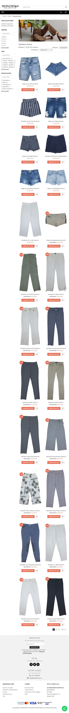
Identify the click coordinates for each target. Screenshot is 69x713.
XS (3, 39)
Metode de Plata (29, 688)
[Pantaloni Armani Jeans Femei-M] (56, 326)
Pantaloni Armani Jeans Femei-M (56, 348)
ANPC (26, 694)
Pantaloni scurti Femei (7, 26)
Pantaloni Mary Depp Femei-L (56, 619)
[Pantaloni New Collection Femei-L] (30, 488)
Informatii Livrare (7, 694)
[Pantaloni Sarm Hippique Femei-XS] (30, 542)
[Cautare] (66, 7)
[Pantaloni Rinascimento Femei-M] (56, 434)
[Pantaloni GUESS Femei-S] (30, 380)
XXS (4, 37)
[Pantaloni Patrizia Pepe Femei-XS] (56, 488)
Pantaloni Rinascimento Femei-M (56, 456)
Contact (5, 692)
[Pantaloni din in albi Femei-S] (30, 219)
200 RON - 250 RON (8, 67)
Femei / (10, 16)
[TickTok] (34, 664)
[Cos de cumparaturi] (66, 12)
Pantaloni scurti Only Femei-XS (30, 121)
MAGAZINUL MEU (8, 684)
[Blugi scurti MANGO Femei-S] (56, 177)
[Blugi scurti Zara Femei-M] (30, 69)
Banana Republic (7, 89)
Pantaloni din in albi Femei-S (30, 240)
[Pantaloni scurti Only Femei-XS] (30, 107)
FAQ (4, 696)
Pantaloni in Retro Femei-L (56, 294)
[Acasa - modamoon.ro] (10, 7)
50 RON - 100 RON (8, 60)
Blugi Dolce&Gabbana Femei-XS (56, 240)
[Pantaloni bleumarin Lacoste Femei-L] (56, 143)
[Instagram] (38, 664)
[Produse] (2, 12)
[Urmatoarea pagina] (65, 629)
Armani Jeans (6, 84)
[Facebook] (31, 664)
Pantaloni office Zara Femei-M (30, 456)
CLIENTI (27, 684)
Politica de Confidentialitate (10, 690)
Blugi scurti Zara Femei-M (30, 84)
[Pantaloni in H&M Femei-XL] (56, 542)
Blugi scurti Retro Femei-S (56, 84)
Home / (5, 16)
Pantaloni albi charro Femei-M (30, 619)
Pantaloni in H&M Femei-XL (56, 565)
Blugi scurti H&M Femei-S (30, 156)
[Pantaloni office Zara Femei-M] (30, 434)
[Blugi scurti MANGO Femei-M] (30, 177)
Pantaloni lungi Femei (7, 24)
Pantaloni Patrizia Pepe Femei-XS (56, 511)
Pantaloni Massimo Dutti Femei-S (30, 348)
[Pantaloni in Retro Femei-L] (56, 272)
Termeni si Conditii (8, 688)
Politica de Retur (29, 690)
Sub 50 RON (6, 58)
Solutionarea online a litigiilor (32, 692)
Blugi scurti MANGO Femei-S (56, 188)
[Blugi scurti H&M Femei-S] (30, 143)
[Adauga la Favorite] (37, 89)
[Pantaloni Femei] (43, 30)
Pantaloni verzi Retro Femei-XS (30, 294)
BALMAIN (5, 86)
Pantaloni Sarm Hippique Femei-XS (30, 565)
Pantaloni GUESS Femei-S (30, 402)
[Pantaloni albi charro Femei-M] (30, 596)
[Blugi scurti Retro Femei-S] (56, 69)
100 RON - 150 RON (8, 63)
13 (62, 629)
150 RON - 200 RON (8, 65)
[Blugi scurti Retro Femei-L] (56, 108)
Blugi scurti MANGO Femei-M (30, 188)
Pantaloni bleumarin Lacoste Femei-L (56, 156)
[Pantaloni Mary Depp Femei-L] (56, 597)
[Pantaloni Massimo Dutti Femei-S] (30, 326)
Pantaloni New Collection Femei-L (30, 511)
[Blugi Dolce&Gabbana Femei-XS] (56, 219)
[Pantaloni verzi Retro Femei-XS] (30, 272)
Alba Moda (6, 80)
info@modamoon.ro (35, 678)
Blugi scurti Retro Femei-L (56, 121)
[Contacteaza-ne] (61, 12)
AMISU (5, 82)
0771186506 (35, 675)
